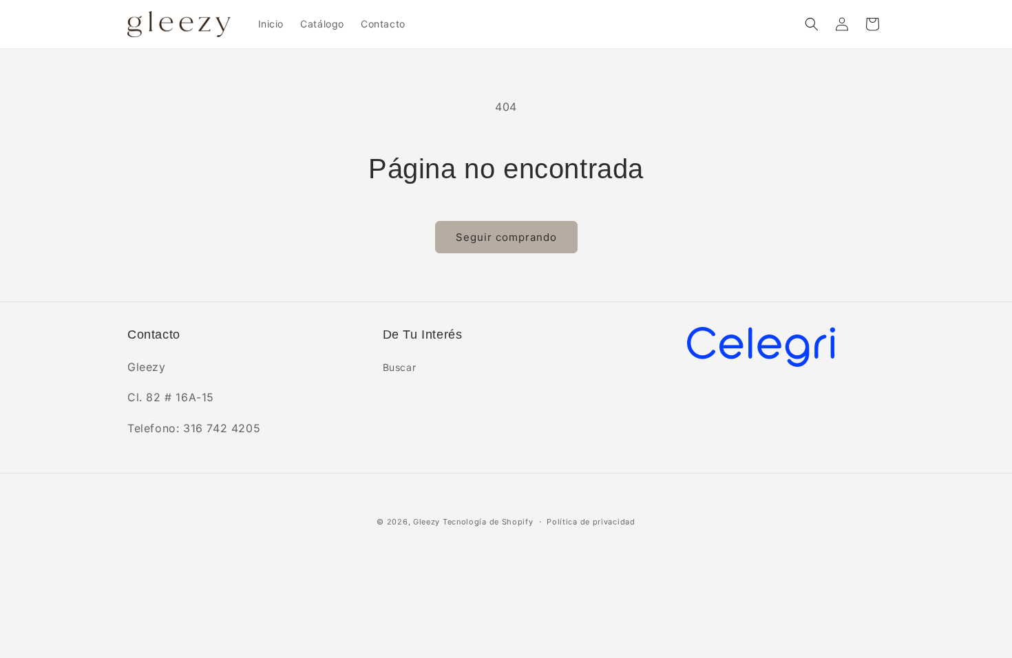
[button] (812, 24)
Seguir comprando (506, 237)
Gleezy (426, 522)
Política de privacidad (591, 522)
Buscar (400, 367)
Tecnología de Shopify (488, 522)
